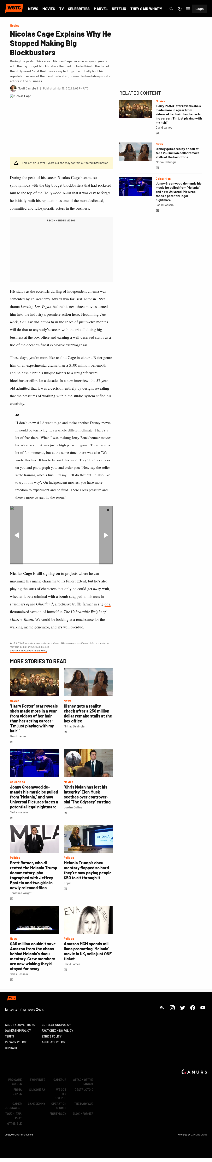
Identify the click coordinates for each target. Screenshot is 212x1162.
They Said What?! (146, 8)
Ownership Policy (18, 1030)
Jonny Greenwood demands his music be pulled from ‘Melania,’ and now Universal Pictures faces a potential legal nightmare (34, 796)
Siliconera (37, 1089)
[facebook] (192, 1007)
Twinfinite (37, 1079)
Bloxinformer (82, 1113)
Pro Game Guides (15, 1082)
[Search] (171, 9)
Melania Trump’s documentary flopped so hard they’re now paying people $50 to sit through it (88, 870)
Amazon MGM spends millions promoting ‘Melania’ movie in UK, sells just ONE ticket (88, 951)
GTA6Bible (14, 1123)
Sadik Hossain (19, 812)
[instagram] (172, 1007)
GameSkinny (36, 1103)
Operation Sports (58, 1106)
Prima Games (17, 1092)
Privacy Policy (15, 1042)
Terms (9, 1036)
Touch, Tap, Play (13, 1116)
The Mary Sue (83, 1103)
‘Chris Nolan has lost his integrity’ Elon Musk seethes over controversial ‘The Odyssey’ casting (87, 794)
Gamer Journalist (13, 1106)
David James (18, 736)
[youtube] (203, 1007)
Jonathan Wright (20, 893)
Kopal (67, 883)
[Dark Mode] (180, 9)
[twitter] (182, 1007)
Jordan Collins (73, 807)
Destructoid (84, 1089)
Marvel (101, 8)
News (33, 8)
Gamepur (59, 1079)
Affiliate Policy (53, 1042)
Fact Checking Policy (57, 1030)
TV (61, 8)
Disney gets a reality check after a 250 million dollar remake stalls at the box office (88, 713)
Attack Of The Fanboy (83, 1082)
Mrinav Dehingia (74, 726)
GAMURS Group (199, 1134)
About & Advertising (20, 1025)
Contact (11, 1048)
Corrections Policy (56, 1025)
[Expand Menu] (188, 9)
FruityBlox (57, 1113)
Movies (48, 8)
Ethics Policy (51, 1036)
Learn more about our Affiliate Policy (28, 650)
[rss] (162, 1007)
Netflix (119, 8)
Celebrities (79, 8)
